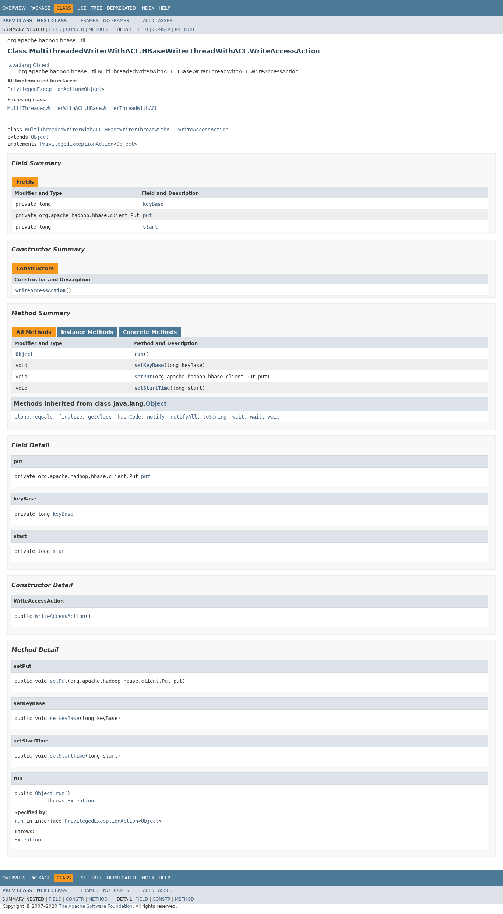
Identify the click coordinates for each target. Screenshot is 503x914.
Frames (90, 20)
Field (55, 29)
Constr (75, 29)
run (138, 354)
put (147, 215)
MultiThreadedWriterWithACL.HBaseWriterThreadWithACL (82, 108)
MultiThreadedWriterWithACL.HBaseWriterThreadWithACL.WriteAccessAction (126, 130)
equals (44, 417)
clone (21, 417)
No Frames (116, 20)
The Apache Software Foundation (96, 906)
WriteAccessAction (40, 290)
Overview (14, 8)
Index (147, 8)
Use (82, 8)
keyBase (153, 204)
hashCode (129, 417)
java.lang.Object (28, 65)
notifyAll (183, 417)
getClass (100, 417)
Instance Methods (87, 332)
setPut (143, 377)
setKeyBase (149, 365)
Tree (96, 8)
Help (164, 8)
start (150, 227)
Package (40, 8)
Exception (80, 801)
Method (98, 29)
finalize (70, 417)
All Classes (158, 20)
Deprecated (121, 8)
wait (238, 417)
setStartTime (152, 388)
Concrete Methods (150, 332)
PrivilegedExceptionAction (44, 89)
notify (156, 417)
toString (214, 417)
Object (93, 89)
